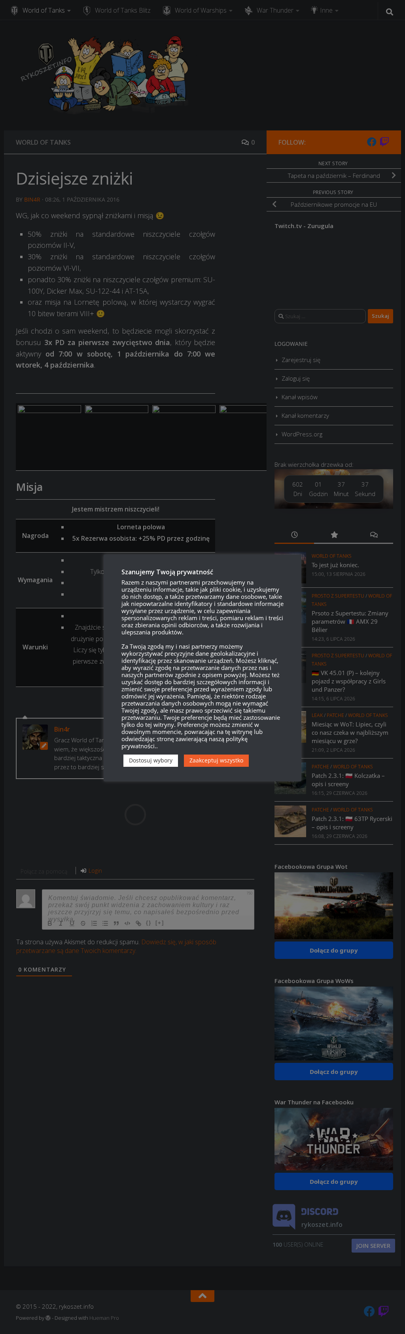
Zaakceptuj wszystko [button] (216, 760)
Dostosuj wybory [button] (150, 760)
